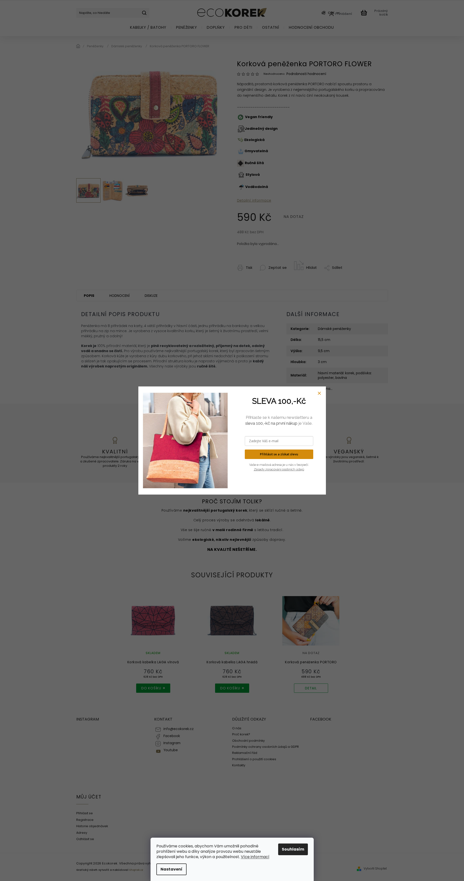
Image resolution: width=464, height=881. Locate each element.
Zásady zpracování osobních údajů (279, 469)
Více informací (255, 857)
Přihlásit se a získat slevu (279, 454)
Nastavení (171, 869)
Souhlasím (293, 849)
